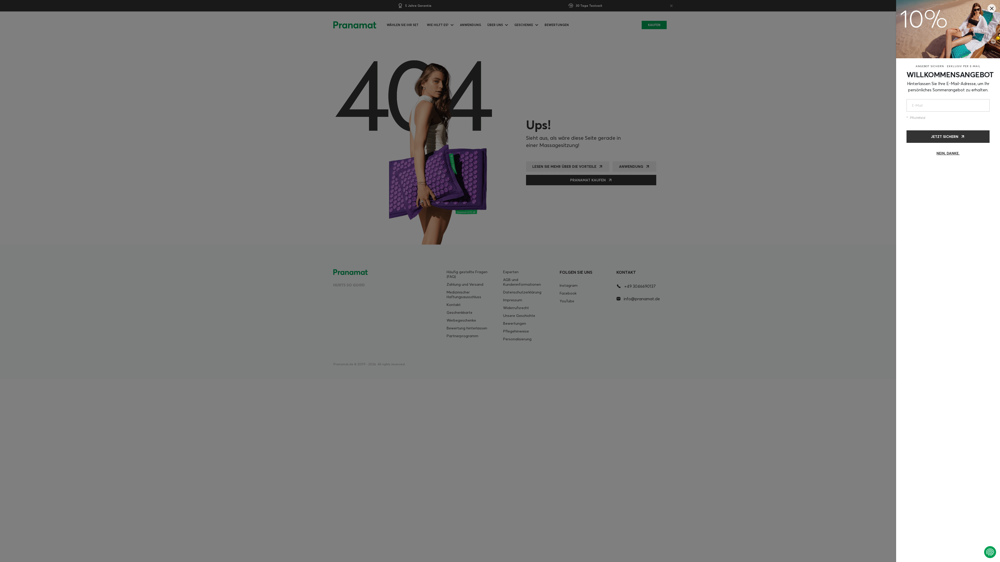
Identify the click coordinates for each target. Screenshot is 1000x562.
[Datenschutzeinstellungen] (990, 552)
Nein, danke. (948, 153)
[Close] (992, 8)
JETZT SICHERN (944, 136)
